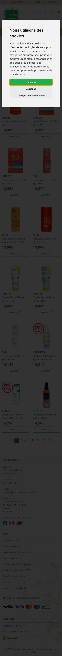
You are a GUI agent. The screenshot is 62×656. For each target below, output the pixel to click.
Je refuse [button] (31, 88)
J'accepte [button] (31, 82)
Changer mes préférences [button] (31, 95)
